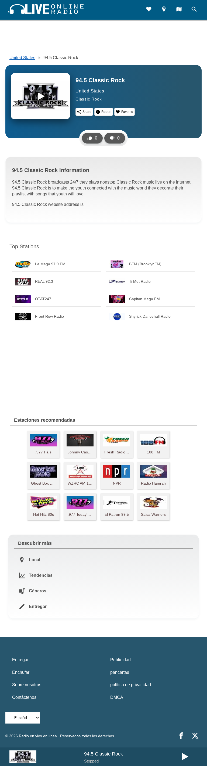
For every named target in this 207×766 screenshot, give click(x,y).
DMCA (116, 697)
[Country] (179, 9)
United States (22, 57)
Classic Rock (88, 99)
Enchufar (20, 672)
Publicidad (120, 659)
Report (106, 112)
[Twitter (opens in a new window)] (195, 735)
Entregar (20, 659)
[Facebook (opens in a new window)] (181, 735)
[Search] (194, 9)
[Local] (163, 9)
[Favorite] (148, 9)
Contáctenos (24, 697)
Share (86, 112)
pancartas (119, 672)
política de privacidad (130, 684)
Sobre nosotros (26, 684)
